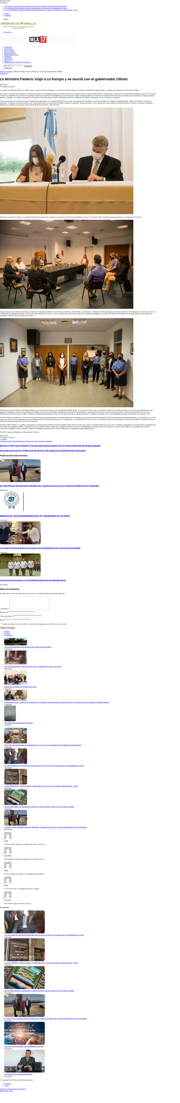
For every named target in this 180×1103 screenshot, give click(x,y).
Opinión (7, 57)
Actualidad (7, 71)
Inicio (2, 71)
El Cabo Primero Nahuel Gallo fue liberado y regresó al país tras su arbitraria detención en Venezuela (49, 485)
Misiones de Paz (11, 55)
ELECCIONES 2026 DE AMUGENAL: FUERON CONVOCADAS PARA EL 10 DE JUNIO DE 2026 (39, 807)
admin (6, 841)
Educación (9, 51)
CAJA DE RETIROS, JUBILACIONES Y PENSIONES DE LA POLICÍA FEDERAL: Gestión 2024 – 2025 (41, 10)
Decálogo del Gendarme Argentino (18, 723)
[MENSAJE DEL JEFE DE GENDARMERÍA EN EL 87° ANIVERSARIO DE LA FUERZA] (12, 511)
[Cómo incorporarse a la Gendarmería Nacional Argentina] (15, 645)
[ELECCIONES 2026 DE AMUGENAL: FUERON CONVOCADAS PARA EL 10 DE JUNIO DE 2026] (15, 804)
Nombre (3, 612)
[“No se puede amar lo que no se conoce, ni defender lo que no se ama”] (15, 664)
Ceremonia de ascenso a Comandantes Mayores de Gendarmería (33, 580)
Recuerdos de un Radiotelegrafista (18, 1074)
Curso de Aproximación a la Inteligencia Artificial (24, 1046)
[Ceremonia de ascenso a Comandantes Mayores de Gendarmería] (20, 576)
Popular (6, 631)
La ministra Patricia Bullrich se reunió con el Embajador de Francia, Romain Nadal (40, 548)
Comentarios (8, 635)
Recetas (8, 60)
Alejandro (7, 900)
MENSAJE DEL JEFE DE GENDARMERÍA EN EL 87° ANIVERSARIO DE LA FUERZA (35, 516)
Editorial (8, 49)
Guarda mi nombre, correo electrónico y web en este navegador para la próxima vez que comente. (34, 624)
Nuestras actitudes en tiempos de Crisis (20, 687)
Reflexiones (10, 53)
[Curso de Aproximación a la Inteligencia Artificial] (24, 1044)
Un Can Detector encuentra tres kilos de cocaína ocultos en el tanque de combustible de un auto (35, 8)
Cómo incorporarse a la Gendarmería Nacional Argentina (27, 647)
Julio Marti (7, 855)
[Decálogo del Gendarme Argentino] (10, 721)
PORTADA (8, 47)
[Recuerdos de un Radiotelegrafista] (24, 1072)
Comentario (4, 609)
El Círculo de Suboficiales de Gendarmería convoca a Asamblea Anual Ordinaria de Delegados (35, 6)
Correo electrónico (6, 616)
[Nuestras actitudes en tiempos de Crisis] (15, 684)
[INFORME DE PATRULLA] (18, 29)
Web (1, 620)
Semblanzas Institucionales (17, 62)
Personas (8, 58)
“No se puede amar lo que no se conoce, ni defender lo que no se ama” (33, 666)
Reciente (7, 633)
